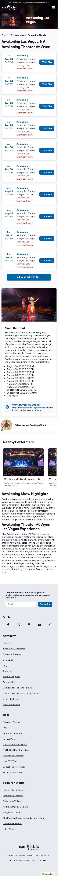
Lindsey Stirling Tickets (14, 790)
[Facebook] (8, 625)
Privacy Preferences (13, 772)
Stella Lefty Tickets (12, 801)
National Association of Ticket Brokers (21, 693)
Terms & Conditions (12, 733)
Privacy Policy (9, 739)
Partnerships (9, 682)
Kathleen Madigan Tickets (15, 806)
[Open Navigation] (53, 7)
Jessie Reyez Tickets (13, 795)
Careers (7, 671)
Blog (5, 665)
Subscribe (45, 604)
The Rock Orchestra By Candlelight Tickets (23, 818)
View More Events (29, 277)
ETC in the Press (10, 699)
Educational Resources (14, 766)
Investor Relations (11, 704)
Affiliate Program (11, 676)
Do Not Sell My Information (16, 750)
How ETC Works (10, 761)
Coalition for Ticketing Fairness (18, 687)
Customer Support (12, 722)
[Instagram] (29, 625)
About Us (7, 643)
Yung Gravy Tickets (12, 812)
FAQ (5, 727)
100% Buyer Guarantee (14, 648)
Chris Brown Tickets (12, 823)
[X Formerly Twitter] (18, 625)
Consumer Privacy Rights (15, 744)
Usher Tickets (9, 829)
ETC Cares (8, 660)
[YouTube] (39, 625)
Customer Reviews (12, 654)
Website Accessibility (13, 755)
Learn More (36, 410)
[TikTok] (50, 625)
